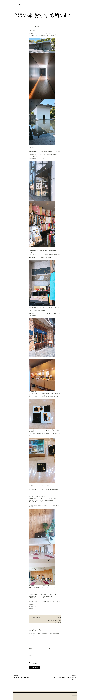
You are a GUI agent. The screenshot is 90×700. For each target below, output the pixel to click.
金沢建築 (56, 620)
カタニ (31, 310)
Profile (64, 5)
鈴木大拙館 (32, 30)
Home (60, 5)
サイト (30, 655)
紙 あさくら (33, 147)
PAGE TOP (87, 678)
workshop (69, 5)
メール (48, 648)
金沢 (49, 620)
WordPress (74, 694)
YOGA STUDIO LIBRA (35, 505)
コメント (31, 635)
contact (75, 5)
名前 (30, 648)
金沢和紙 (52, 620)
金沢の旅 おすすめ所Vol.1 (33, 606)
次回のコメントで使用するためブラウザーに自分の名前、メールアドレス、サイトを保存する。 (45, 663)
